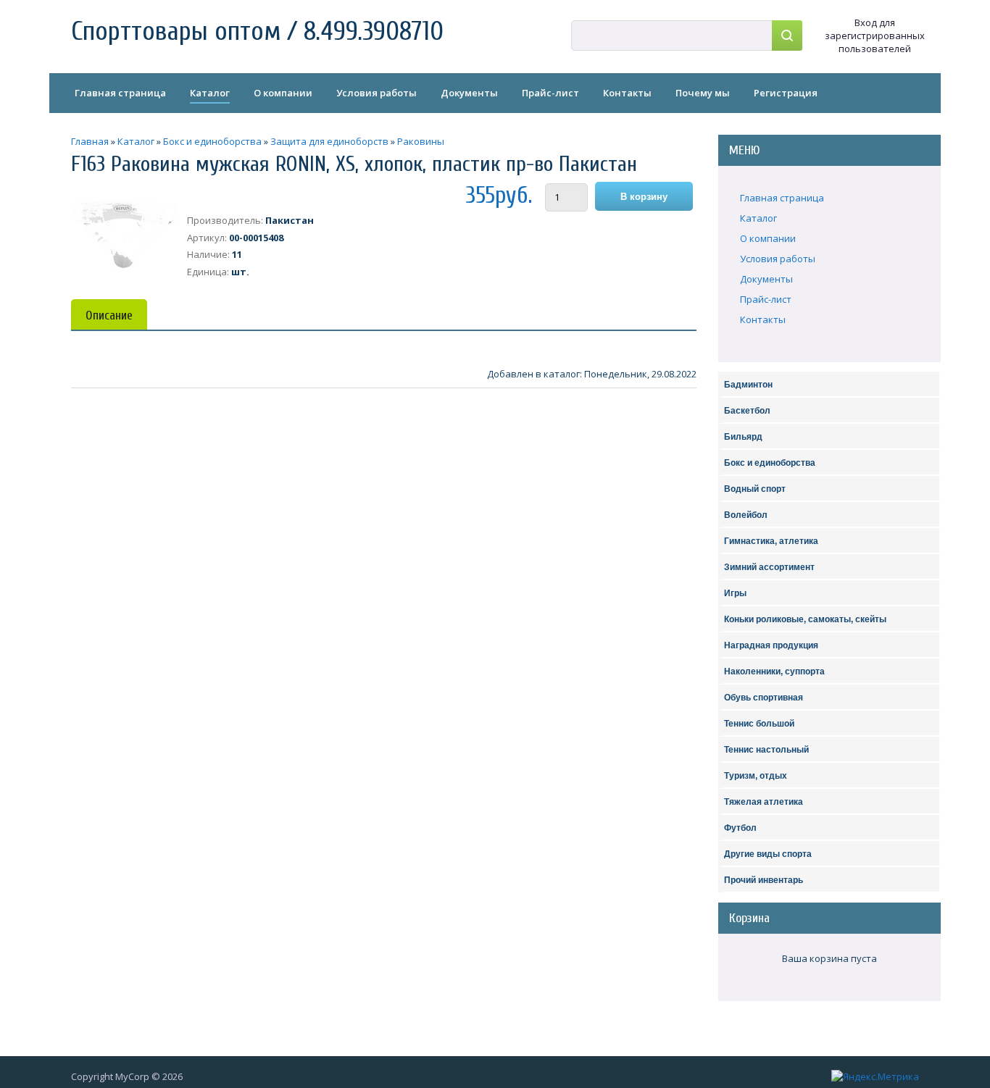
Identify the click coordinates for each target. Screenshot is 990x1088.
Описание (109, 315)
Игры (735, 593)
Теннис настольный (766, 750)
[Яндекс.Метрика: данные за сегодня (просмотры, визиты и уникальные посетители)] (875, 1076)
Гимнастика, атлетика (771, 541)
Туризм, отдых (755, 776)
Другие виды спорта (768, 854)
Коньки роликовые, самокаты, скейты (805, 619)
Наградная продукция (771, 645)
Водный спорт (755, 489)
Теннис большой (759, 724)
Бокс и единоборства (769, 463)
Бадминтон (748, 385)
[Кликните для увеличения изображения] (125, 234)
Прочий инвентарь (763, 880)
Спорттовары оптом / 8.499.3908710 (257, 31)
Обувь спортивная (763, 697)
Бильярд (743, 437)
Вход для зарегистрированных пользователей (875, 35)
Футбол (740, 828)
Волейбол (746, 515)
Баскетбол (747, 411)
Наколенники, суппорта (774, 671)
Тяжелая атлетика (763, 802)
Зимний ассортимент (769, 567)
